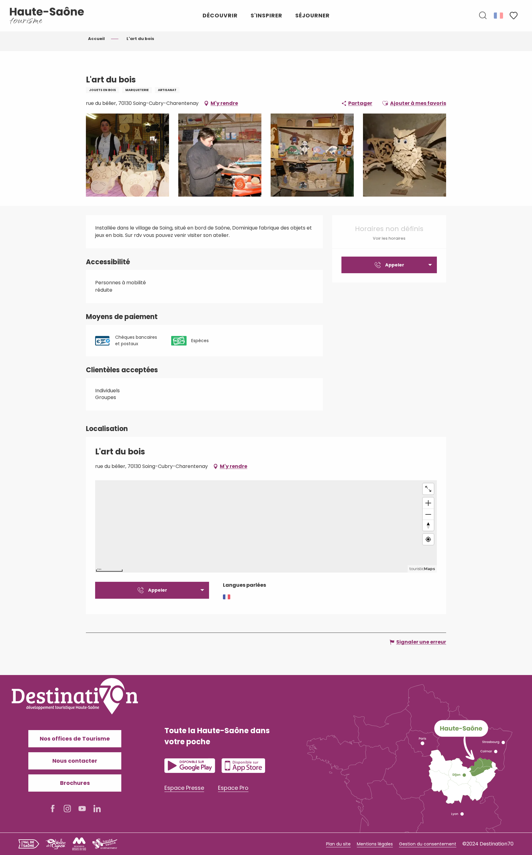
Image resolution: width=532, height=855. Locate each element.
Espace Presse (184, 788)
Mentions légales (375, 844)
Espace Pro (233, 788)
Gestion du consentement (427, 844)
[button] (482, 15)
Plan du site (338, 844)
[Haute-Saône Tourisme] (47, 15)
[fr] (499, 15)
